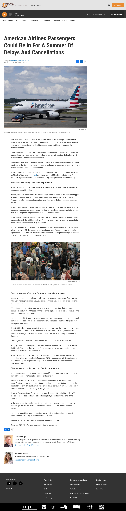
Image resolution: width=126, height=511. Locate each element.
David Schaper (15, 61)
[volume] (10, 14)
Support (47, 20)
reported (33, 175)
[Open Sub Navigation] (19, 20)
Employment (48, 484)
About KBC (73, 498)
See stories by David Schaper (27, 445)
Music (24, 20)
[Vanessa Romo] (8, 458)
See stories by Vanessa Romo (27, 460)
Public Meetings (75, 484)
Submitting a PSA (101, 484)
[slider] (13, 14)
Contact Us (47, 493)
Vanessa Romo (25, 61)
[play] (4, 14)
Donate (119, 5)
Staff (45, 489)
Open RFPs (99, 489)
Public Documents (75, 489)
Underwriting (48, 498)
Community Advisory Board (64, 20)
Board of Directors (101, 480)
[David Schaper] (8, 441)
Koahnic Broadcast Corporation (79, 493)
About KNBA (48, 480)
